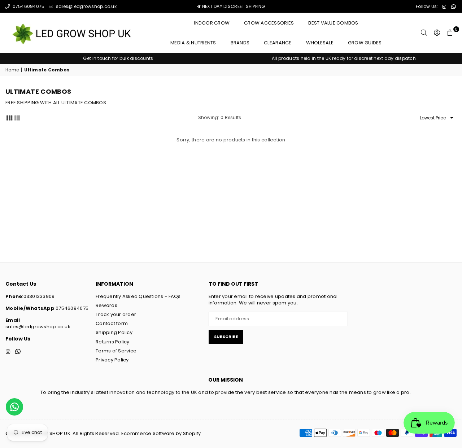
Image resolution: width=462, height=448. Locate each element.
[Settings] (437, 32)
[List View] (17, 117)
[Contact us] (14, 407)
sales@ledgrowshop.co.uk (86, 6)
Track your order (116, 314)
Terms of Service (116, 350)
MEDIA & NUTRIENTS (193, 42)
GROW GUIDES (365, 42)
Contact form (112, 323)
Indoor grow (212, 22)
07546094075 (27, 6)
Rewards (106, 305)
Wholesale (320, 42)
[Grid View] (9, 117)
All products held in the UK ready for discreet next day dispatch (344, 58)
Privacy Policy (112, 359)
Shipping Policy (114, 332)
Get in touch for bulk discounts (118, 58)
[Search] (424, 32)
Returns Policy (113, 341)
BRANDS (240, 42)
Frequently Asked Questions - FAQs (138, 296)
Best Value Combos (333, 22)
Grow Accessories (269, 22)
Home (12, 70)
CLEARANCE (277, 42)
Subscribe (226, 336)
